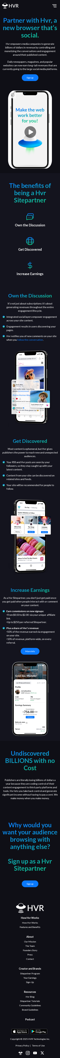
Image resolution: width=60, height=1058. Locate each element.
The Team (30, 946)
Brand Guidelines (30, 1009)
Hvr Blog (30, 996)
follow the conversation (30, 339)
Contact (30, 959)
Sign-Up (30, 982)
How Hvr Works (30, 922)
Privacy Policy (22, 1045)
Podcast (30, 1019)
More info (30, 651)
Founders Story (30, 950)
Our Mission (30, 941)
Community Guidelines (30, 1005)
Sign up (30, 77)
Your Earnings (30, 977)
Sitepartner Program (30, 973)
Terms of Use (38, 1045)
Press (30, 954)
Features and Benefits (30, 927)
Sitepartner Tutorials (30, 1001)
